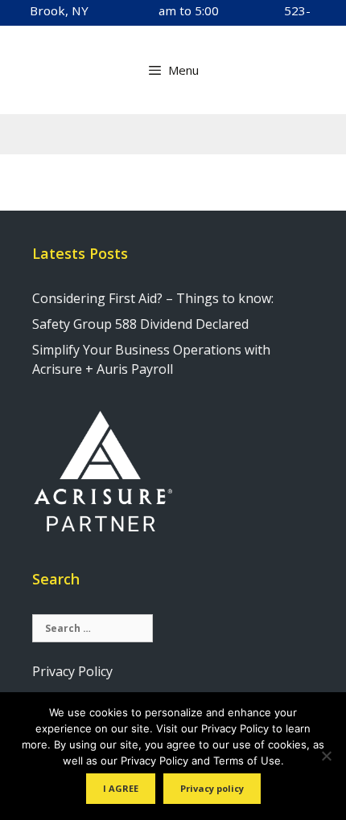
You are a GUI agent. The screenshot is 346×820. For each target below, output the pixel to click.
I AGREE (120, 788)
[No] (326, 756)
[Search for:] (92, 627)
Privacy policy (212, 788)
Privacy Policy (72, 671)
